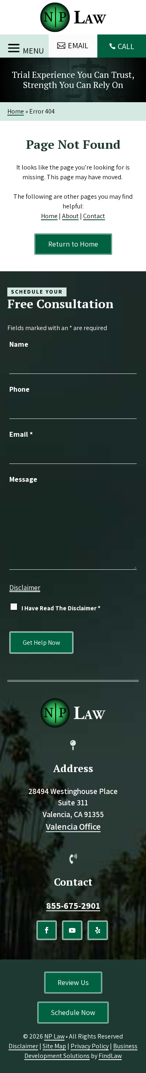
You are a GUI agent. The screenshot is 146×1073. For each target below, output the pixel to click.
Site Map (54, 1046)
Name (18, 344)
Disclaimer (24, 587)
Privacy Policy (90, 1046)
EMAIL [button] (78, 45)
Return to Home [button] (73, 244)
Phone (19, 389)
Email (21, 434)
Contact (94, 216)
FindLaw (110, 1056)
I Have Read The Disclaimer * (61, 608)
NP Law (54, 1036)
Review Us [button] (73, 982)
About (70, 216)
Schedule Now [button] (73, 1012)
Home (49, 216)
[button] (24, 46)
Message (23, 479)
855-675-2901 (73, 905)
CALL (126, 46)
